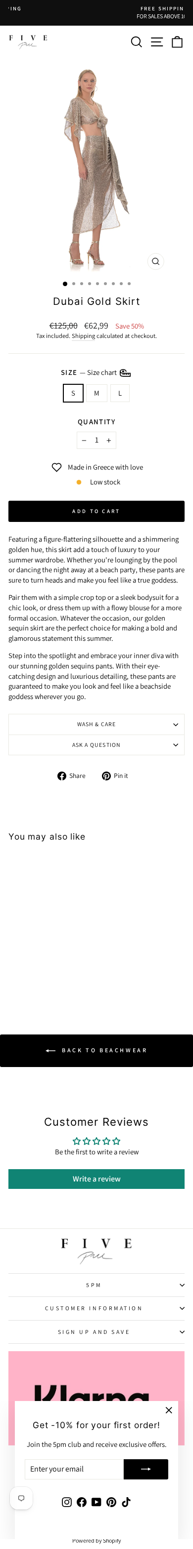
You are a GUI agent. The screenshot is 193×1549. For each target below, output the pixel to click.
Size (89, 371)
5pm (94, 1285)
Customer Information (94, 1308)
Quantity (97, 421)
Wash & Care (96, 724)
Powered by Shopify (96, 1540)
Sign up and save (94, 1331)
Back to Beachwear (103, 1050)
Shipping (83, 336)
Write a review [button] (97, 1179)
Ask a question (96, 744)
